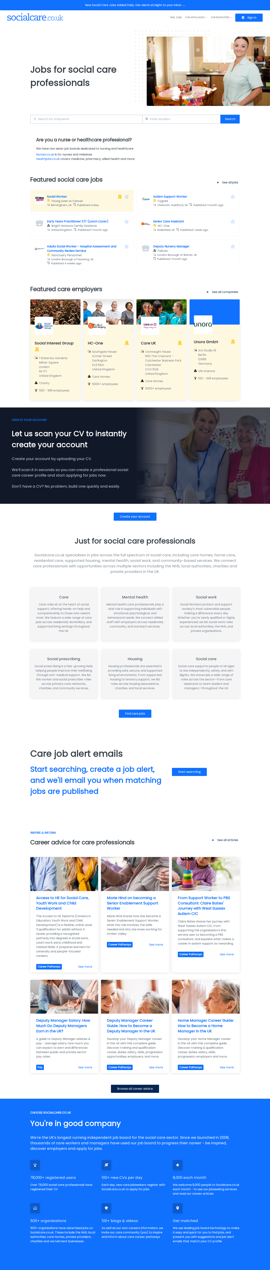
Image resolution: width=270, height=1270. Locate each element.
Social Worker (57, 196)
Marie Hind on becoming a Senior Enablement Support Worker (133, 903)
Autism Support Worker (170, 196)
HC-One (95, 343)
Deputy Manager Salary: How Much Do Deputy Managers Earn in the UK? (63, 1026)
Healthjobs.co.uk (48, 159)
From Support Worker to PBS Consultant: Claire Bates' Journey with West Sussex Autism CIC (204, 905)
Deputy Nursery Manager (171, 246)
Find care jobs (135, 713)
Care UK (148, 343)
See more (85, 967)
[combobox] (86, 119)
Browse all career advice (135, 1089)
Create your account (135, 516)
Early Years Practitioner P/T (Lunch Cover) (77, 221)
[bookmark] (126, 197)
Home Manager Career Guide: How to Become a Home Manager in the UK (206, 1026)
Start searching (189, 772)
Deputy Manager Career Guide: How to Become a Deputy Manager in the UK (131, 1026)
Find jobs (176, 17)
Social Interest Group (54, 343)
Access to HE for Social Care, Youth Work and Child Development (63, 903)
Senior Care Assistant (168, 221)
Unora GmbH (206, 341)
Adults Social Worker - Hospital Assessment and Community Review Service (81, 248)
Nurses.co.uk (45, 154)
